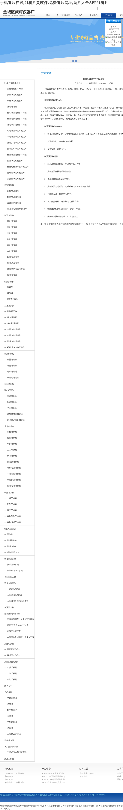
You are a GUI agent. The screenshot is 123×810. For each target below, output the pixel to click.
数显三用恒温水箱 (15, 570)
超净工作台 (9, 759)
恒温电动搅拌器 (14, 341)
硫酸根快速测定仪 (15, 414)
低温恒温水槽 (10, 577)
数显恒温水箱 (10, 559)
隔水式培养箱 (13, 462)
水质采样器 (12, 667)
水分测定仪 (12, 698)
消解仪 (10, 287)
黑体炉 (10, 534)
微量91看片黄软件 (15, 95)
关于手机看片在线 (63, 16)
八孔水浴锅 (12, 251)
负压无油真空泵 (14, 631)
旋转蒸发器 (9, 740)
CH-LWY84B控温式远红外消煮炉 (56, 779)
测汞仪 (10, 704)
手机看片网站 (28, 806)
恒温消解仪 (9, 282)
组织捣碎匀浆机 (14, 649)
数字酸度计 (12, 710)
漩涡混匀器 (12, 107)
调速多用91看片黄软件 (17, 143)
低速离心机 (12, 402)
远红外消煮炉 (13, 299)
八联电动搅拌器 (14, 335)
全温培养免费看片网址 (17, 119)
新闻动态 (9, 776)
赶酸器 (10, 293)
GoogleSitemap (70, 795)
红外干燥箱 (12, 504)
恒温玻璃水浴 (13, 263)
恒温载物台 (12, 540)
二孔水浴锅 (12, 227)
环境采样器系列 (11, 662)
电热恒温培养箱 (14, 468)
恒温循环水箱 (13, 564)
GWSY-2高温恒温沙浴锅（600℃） (57, 776)
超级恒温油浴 (13, 191)
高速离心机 (12, 396)
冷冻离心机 (12, 408)
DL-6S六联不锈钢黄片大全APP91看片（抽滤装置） (64, 782)
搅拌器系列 (9, 306)
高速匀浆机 (9, 644)
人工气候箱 (12, 450)
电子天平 (8, 686)
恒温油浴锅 (9, 185)
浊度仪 (10, 716)
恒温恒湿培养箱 (14, 486)
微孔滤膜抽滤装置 (12, 613)
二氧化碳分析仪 (14, 734)
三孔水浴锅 (12, 233)
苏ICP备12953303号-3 (97, 795)
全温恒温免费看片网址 (17, 155)
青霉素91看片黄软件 (16, 173)
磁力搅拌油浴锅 (14, 203)
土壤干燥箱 (12, 498)
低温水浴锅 (12, 275)
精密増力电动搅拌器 (16, 347)
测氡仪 (10, 728)
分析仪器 (8, 692)
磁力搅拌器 (12, 317)
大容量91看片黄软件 (16, 179)
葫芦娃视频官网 (67, 806)
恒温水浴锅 (9, 215)
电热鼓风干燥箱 (14, 516)
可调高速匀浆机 (14, 655)
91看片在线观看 (15, 806)
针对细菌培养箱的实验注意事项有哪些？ (64, 224)
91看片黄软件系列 (12, 83)
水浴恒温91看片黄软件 (17, 137)
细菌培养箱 (12, 432)
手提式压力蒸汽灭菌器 (17, 752)
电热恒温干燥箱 (14, 522)
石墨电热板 (12, 359)
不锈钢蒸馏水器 (14, 589)
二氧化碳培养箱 (14, 480)
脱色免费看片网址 (15, 88)
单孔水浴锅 (12, 221)
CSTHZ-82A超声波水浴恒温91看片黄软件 (60, 773)
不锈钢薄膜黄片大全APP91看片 (20, 619)
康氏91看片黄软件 (15, 101)
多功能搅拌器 (13, 323)
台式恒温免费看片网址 (17, 113)
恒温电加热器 (10, 529)
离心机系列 (9, 390)
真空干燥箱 (12, 510)
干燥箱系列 (9, 493)
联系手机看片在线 (26, 795)
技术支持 (9, 779)
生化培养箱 (12, 444)
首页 (48, 15)
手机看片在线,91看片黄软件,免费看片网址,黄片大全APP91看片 (54, 2)
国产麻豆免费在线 (52, 806)
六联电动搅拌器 (14, 329)
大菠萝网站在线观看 (107, 806)
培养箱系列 (9, 426)
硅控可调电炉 (13, 552)
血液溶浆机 (9, 607)
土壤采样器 (12, 673)
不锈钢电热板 (13, 377)
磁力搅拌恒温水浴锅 (16, 269)
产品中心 (78, 15)
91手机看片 (39, 806)
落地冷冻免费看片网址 (17, 125)
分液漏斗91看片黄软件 (17, 149)
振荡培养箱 (12, 438)
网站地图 (4, 806)
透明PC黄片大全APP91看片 (19, 625)
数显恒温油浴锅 (14, 197)
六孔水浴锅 (12, 245)
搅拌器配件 (12, 311)
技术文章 (109, 15)
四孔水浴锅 (12, 239)
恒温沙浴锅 (9, 384)
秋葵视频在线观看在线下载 (86, 806)
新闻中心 (94, 15)
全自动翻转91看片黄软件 (18, 167)
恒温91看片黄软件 (15, 161)
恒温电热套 (12, 546)
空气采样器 (12, 679)
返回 (111, 83)
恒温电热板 (9, 354)
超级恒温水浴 (13, 257)
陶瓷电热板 (12, 365)
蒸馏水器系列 (10, 583)
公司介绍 (9, 773)
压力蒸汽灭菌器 (11, 746)
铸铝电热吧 (12, 371)
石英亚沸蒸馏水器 (15, 595)
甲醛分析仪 (12, 722)
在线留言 (9, 782)
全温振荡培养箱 (14, 474)
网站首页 (4, 795)
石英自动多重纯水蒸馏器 (17, 601)
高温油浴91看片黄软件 (17, 209)
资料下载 (20, 782)
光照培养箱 (12, 456)
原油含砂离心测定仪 (16, 420)
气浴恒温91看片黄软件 (17, 131)
